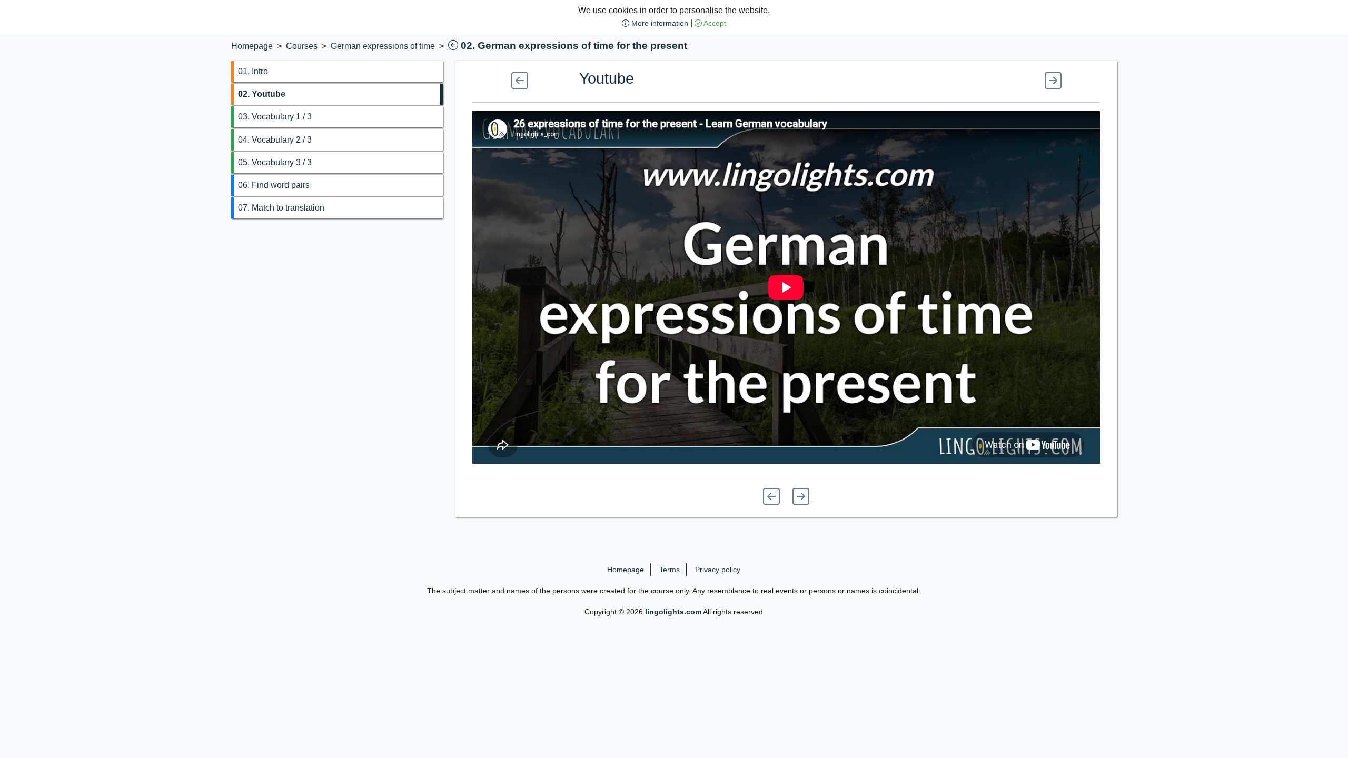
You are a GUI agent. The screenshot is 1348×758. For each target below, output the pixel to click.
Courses (302, 46)
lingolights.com (673, 611)
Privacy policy (717, 569)
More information (658, 23)
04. (275, 139)
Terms (669, 569)
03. (275, 116)
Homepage (252, 46)
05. (275, 162)
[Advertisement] (112, 113)
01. (253, 71)
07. (281, 207)
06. (274, 185)
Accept (714, 23)
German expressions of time (383, 46)
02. (261, 93)
